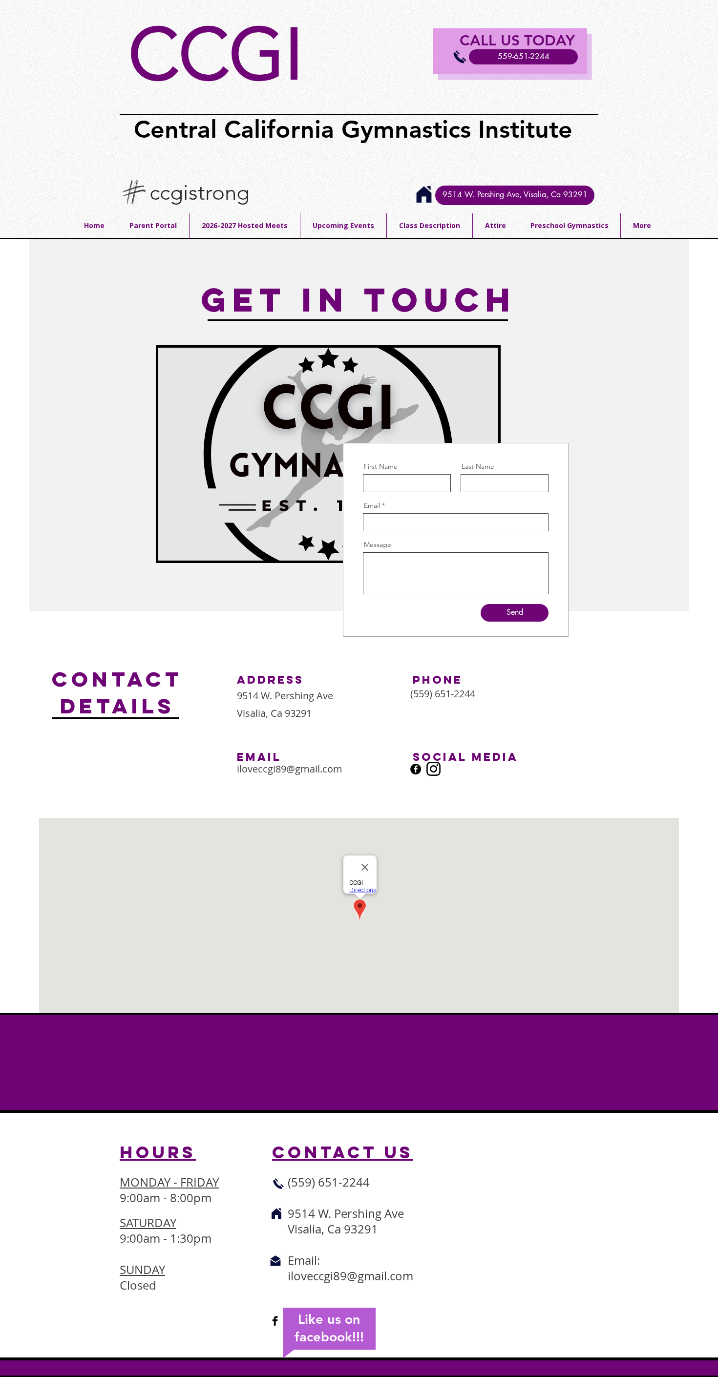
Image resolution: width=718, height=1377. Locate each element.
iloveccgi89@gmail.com (289, 768)
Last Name (478, 466)
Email (372, 505)
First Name (381, 466)
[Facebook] (415, 769)
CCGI (215, 54)
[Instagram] (433, 768)
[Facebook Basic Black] (275, 1321)
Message (377, 544)
